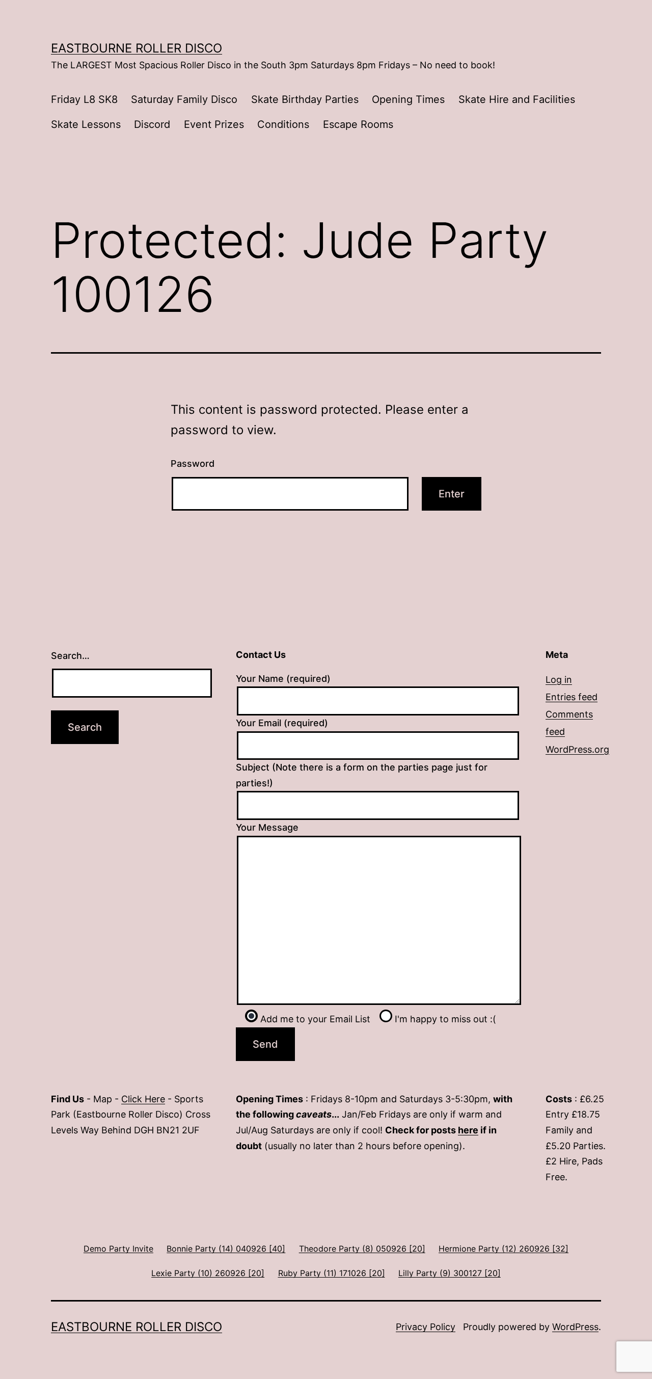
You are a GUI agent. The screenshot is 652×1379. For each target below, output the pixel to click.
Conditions (283, 124)
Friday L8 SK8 (84, 99)
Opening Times (408, 99)
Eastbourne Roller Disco (136, 48)
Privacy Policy (425, 1326)
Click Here (143, 1099)
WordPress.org (577, 749)
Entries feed (571, 697)
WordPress (575, 1326)
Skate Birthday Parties (305, 99)
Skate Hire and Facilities (516, 99)
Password (192, 463)
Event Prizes (214, 124)
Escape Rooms (358, 124)
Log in (559, 679)
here (468, 1130)
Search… (70, 655)
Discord (152, 124)
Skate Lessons (86, 124)
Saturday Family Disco (184, 99)
